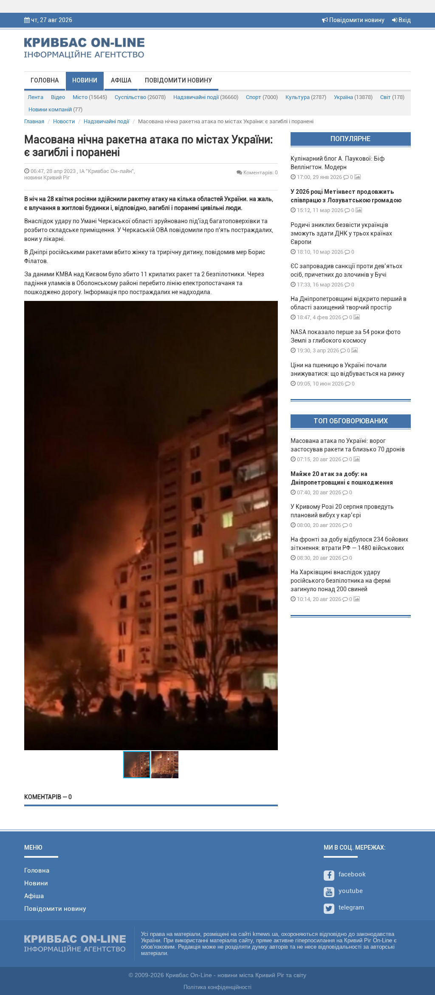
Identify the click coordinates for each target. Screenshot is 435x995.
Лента (35, 97)
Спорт (262, 97)
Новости (64, 121)
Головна (45, 80)
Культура (305, 97)
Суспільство (140, 97)
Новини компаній (55, 109)
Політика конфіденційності (217, 987)
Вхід (404, 20)
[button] (270, 525)
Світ (392, 97)
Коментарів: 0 (260, 172)
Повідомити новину (356, 20)
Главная (34, 121)
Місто (90, 97)
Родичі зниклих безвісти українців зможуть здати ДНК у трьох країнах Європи (341, 233)
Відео (58, 97)
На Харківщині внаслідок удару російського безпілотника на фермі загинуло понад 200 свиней (341, 580)
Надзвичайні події (205, 97)
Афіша (121, 80)
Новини (84, 80)
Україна (353, 97)
